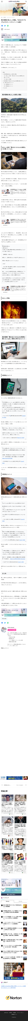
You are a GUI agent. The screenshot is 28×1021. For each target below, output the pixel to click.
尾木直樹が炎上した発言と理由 (10, 74)
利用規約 (14, 1012)
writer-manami (11, 627)
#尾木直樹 (4, 618)
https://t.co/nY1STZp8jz (7, 458)
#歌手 (12, 987)
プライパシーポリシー (20, 1012)
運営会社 (10, 1012)
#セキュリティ (7, 987)
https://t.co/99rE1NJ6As (15, 558)
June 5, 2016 (21, 561)
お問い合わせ (6, 1012)
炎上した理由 (8, 79)
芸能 (4, 913)
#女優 (2, 986)
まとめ (5, 87)
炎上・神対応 (3, 17)
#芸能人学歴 (13, 986)
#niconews (23, 558)
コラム (4, 907)
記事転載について (14, 1014)
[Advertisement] (14, 711)
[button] (22, 63)
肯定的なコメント (9, 86)
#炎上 (9, 986)
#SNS (14, 987)
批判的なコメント (9, 84)
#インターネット (19, 986)
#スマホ (2, 987)
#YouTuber (6, 986)
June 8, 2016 (22, 540)
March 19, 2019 (20, 437)
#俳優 (24, 986)
